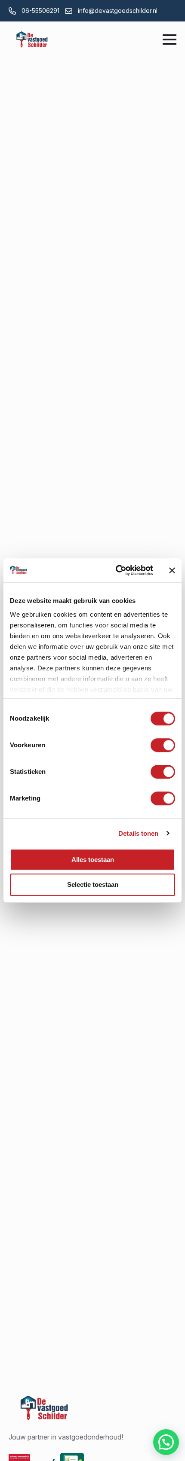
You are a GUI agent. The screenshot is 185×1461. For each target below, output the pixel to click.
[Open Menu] (169, 39)
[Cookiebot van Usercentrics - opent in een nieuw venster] (116, 570)
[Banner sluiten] (172, 570)
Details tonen (138, 833)
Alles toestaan (92, 859)
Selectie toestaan (92, 885)
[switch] (163, 745)
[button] (166, 1442)
